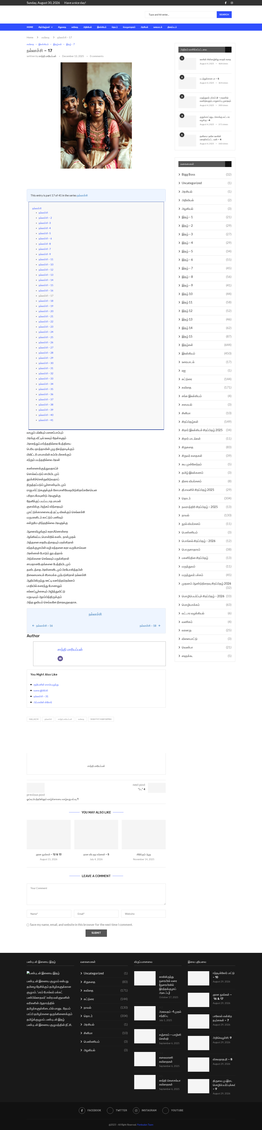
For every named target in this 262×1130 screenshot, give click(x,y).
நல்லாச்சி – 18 (46, 300)
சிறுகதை (62, 27)
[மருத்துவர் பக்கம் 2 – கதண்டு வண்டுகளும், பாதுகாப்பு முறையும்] (187, 102)
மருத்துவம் (207, 566)
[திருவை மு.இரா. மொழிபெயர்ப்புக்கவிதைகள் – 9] (198, 1086)
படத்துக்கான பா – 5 (209, 78)
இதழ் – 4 (207, 243)
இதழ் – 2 (207, 225)
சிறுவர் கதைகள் (207, 456)
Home (30, 27)
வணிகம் (207, 622)
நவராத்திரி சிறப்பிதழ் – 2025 (207, 507)
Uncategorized (207, 183)
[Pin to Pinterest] (68, 178)
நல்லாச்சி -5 (45, 233)
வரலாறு (207, 630)
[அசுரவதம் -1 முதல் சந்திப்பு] (145, 1013)
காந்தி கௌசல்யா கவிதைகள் (170, 1082)
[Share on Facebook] (54, 178)
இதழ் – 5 (207, 251)
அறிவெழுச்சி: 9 (222, 1037)
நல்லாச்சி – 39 (46, 409)
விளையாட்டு (207, 639)
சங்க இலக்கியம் (207, 396)
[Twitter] (228, 2)
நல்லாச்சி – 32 (46, 373)
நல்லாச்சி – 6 (45, 238)
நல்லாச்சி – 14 (46, 280)
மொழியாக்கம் (207, 605)
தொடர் (115, 27)
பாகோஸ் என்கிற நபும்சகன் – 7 (222, 1018)
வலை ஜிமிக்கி (41, 690)
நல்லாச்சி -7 (45, 249)
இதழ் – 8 (207, 277)
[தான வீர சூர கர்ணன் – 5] (96, 834)
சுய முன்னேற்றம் (207, 464)
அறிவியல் (87, 27)
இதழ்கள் (207, 345)
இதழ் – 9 (207, 285)
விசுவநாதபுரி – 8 (222, 1059)
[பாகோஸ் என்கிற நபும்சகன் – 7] (198, 1021)
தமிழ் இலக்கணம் (207, 472)
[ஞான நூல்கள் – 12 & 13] (49, 834)
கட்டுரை (207, 379)
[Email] (60, 658)
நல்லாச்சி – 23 (46, 326)
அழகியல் (207, 208)
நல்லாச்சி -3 (45, 223)
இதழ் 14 (207, 328)
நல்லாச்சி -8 (45, 243)
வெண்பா (207, 647)
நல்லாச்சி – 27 (46, 347)
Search (224, 14)
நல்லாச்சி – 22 (46, 321)
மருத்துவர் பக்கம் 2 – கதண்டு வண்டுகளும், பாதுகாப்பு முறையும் (215, 99)
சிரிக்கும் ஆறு (144, 854)
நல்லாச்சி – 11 (46, 259)
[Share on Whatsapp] (76, 178)
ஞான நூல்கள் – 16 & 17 (222, 996)
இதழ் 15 (207, 336)
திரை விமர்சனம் (207, 481)
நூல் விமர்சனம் (207, 524)
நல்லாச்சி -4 (45, 228)
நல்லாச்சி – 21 (46, 316)
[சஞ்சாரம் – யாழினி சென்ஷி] (145, 1036)
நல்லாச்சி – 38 (46, 404)
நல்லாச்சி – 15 (46, 285)
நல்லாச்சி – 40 (46, 415)
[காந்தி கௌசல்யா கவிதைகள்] (145, 1082)
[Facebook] (226, 2)
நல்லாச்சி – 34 (46, 383)
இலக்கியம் (101, 27)
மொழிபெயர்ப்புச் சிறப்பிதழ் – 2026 (207, 596)
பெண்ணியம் (207, 532)
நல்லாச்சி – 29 (46, 357)
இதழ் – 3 (207, 234)
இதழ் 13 (207, 319)
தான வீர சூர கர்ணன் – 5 (96, 854)
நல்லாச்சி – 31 (46, 368)
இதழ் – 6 (207, 259)
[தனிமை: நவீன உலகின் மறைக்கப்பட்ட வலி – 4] (187, 141)
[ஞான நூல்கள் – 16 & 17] (198, 1000)
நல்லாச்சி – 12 (46, 269)
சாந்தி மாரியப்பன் (47, 56)
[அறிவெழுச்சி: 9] (198, 1043)
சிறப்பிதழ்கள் (44, 27)
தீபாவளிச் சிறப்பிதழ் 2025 (207, 490)
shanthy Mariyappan (101, 719)
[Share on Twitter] (61, 178)
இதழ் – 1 (207, 217)
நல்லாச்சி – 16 (46, 290)
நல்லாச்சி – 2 (45, 217)
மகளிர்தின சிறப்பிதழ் (207, 558)
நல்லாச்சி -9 (45, 254)
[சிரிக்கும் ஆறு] (144, 834)
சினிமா (207, 413)
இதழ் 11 (207, 302)
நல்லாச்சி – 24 (46, 331)
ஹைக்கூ (207, 656)
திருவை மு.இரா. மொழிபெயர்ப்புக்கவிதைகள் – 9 (224, 1085)
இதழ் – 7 (207, 268)
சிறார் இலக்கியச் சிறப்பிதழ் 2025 (207, 430)
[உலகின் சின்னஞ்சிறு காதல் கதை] (187, 64)
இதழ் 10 (207, 294)
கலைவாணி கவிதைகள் (166, 1059)
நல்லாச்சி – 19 (46, 306)
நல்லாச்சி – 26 (46, 342)
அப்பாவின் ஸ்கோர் (43, 702)
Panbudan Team (145, 1124)
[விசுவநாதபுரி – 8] (198, 1064)
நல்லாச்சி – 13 (46, 274)
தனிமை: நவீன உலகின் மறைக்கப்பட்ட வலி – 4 (211, 138)
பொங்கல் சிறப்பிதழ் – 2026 (207, 541)
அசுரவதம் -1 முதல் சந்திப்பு (170, 1013)
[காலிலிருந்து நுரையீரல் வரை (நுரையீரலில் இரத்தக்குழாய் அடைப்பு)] (145, 978)
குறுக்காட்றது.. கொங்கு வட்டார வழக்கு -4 (215, 119)
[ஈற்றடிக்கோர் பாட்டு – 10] (198, 978)
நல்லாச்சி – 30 (46, 363)
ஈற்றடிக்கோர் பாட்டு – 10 (224, 975)
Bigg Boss (207, 174)
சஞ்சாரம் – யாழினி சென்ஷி (170, 1036)
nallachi (33, 719)
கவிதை (74, 27)
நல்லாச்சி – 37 (46, 399)
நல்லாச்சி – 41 (46, 420)
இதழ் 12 (207, 311)
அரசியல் (144, 27)
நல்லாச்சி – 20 (46, 311)
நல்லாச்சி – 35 (46, 389)
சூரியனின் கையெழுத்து (46, 684)
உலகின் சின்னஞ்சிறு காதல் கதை (215, 59)
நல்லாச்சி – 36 (46, 394)
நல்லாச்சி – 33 (46, 378)
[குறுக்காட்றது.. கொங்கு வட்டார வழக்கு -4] (187, 121)
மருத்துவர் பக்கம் (207, 575)
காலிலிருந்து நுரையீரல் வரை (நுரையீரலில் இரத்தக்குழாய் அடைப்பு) (168, 985)
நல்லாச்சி (82, 195)
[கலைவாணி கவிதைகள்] (145, 1059)
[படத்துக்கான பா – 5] (187, 83)
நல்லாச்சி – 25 (46, 337)
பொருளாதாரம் (129, 27)
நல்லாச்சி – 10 (46, 264)
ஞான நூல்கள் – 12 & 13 (48, 854)
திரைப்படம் (172, 27)
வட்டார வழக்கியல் (207, 613)
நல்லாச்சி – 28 (46, 352)
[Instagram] (232, 2)
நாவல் (207, 515)
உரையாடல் (157, 27)
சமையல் (207, 404)
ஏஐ (207, 370)
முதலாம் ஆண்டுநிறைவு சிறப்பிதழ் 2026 (207, 584)
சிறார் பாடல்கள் (207, 438)
